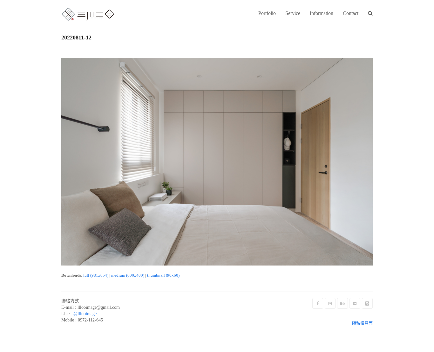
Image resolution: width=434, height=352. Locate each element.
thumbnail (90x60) (163, 275)
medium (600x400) (127, 275)
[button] (370, 14)
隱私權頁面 (362, 323)
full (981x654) (95, 275)
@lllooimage (85, 313)
